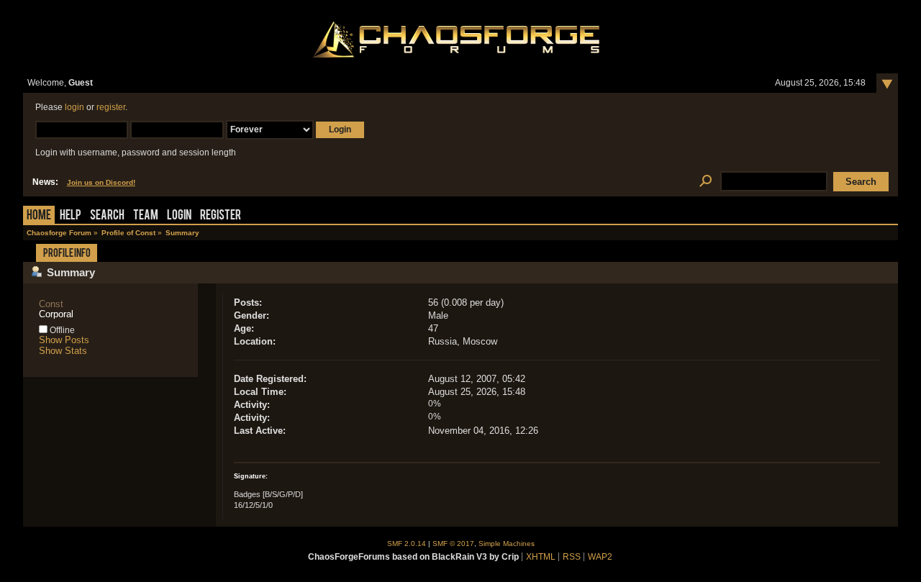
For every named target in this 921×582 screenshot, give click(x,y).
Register (220, 216)
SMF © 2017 (453, 543)
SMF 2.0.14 (406, 543)
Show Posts (64, 340)
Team (145, 216)
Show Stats (63, 350)
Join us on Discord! (101, 182)
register (110, 107)
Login (179, 216)
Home (39, 216)
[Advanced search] (705, 181)
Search (107, 216)
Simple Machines (506, 543)
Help (70, 216)
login (74, 107)
